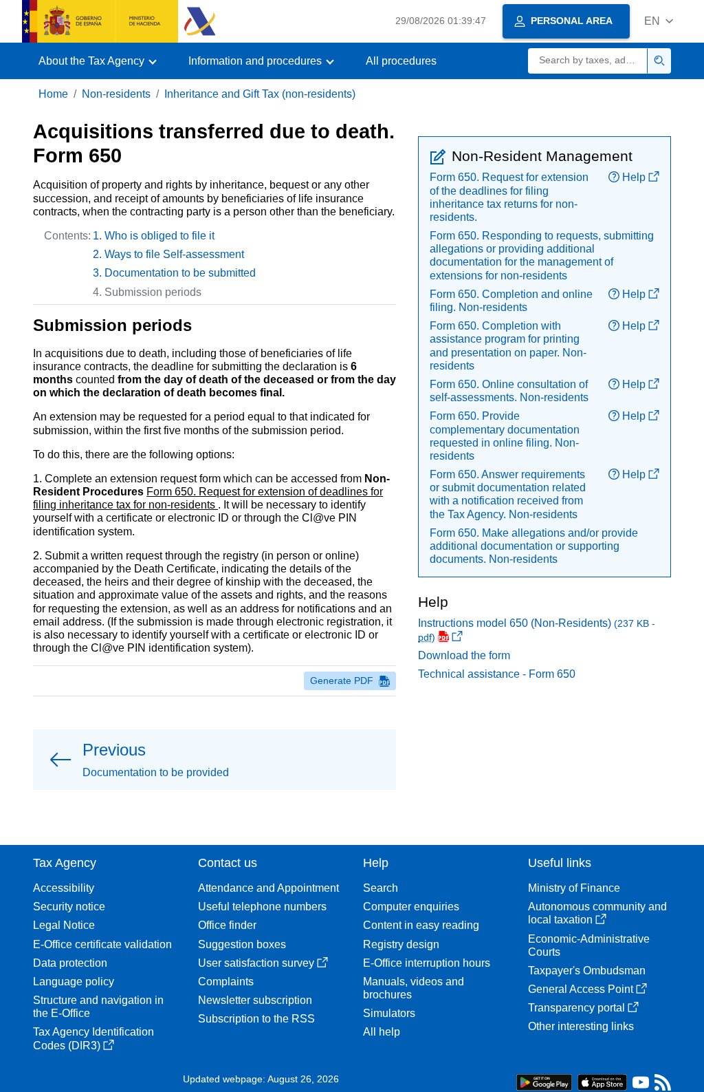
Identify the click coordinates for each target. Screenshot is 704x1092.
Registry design (401, 944)
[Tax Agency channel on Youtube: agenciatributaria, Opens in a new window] (640, 1085)
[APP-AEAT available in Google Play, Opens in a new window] (544, 1081)
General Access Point (580, 989)
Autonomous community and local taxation (597, 913)
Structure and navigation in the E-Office (98, 1006)
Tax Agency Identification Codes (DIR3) (93, 1038)
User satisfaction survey (256, 963)
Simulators (389, 1013)
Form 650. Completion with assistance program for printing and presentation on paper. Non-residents (508, 346)
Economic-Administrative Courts (589, 945)
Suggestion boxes (242, 944)
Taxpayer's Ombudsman (587, 970)
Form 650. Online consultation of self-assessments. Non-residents (509, 390)
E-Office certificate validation (102, 944)
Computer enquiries (411, 906)
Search (380, 888)
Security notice (69, 906)
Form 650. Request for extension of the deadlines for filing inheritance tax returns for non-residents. (509, 197)
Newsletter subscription (255, 1000)
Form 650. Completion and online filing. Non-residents (511, 300)
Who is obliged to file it (159, 236)
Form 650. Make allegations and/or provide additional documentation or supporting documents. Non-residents (534, 546)
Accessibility (63, 888)
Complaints (226, 981)
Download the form (464, 655)
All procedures (401, 61)
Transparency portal (576, 1008)
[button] (658, 21)
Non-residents (116, 94)
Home (53, 94)
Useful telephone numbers (262, 906)
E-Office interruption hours (426, 963)
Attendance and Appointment (268, 888)
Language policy (73, 981)
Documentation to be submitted (180, 273)
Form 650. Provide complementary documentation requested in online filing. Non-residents (505, 436)
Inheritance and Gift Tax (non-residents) (259, 94)
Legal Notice (64, 925)
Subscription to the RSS (256, 1019)
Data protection (70, 963)
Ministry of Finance (574, 888)
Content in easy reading (421, 925)
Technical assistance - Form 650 (496, 674)
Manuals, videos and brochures (413, 988)
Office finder (227, 925)
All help (381, 1032)
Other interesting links (581, 1026)
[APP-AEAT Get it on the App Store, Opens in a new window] (602, 1081)
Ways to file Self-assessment (174, 254)
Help (634, 177)
